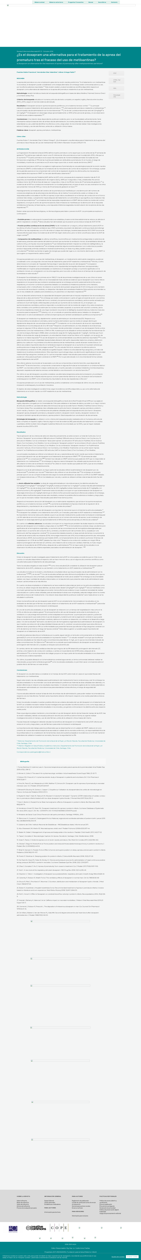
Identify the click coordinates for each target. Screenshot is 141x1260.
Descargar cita (116, 96)
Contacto (114, 2)
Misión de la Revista (23, 1202)
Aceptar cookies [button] (132, 1256)
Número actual (39, 2)
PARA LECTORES (50, 1208)
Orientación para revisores (80, 1216)
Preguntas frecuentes (76, 2)
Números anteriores (56, 2)
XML (114, 88)
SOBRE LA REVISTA (23, 1196)
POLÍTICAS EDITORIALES (108, 1196)
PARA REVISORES (78, 1211)
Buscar (91, 2)
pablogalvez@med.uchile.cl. (40, 752)
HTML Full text (116, 81)
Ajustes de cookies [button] (118, 1257)
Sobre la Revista (22, 1201)
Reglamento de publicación (80, 1201)
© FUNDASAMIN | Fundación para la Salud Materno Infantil (75, 1252)
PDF (114, 73)
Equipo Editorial (49, 1201)
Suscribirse (102, 2)
